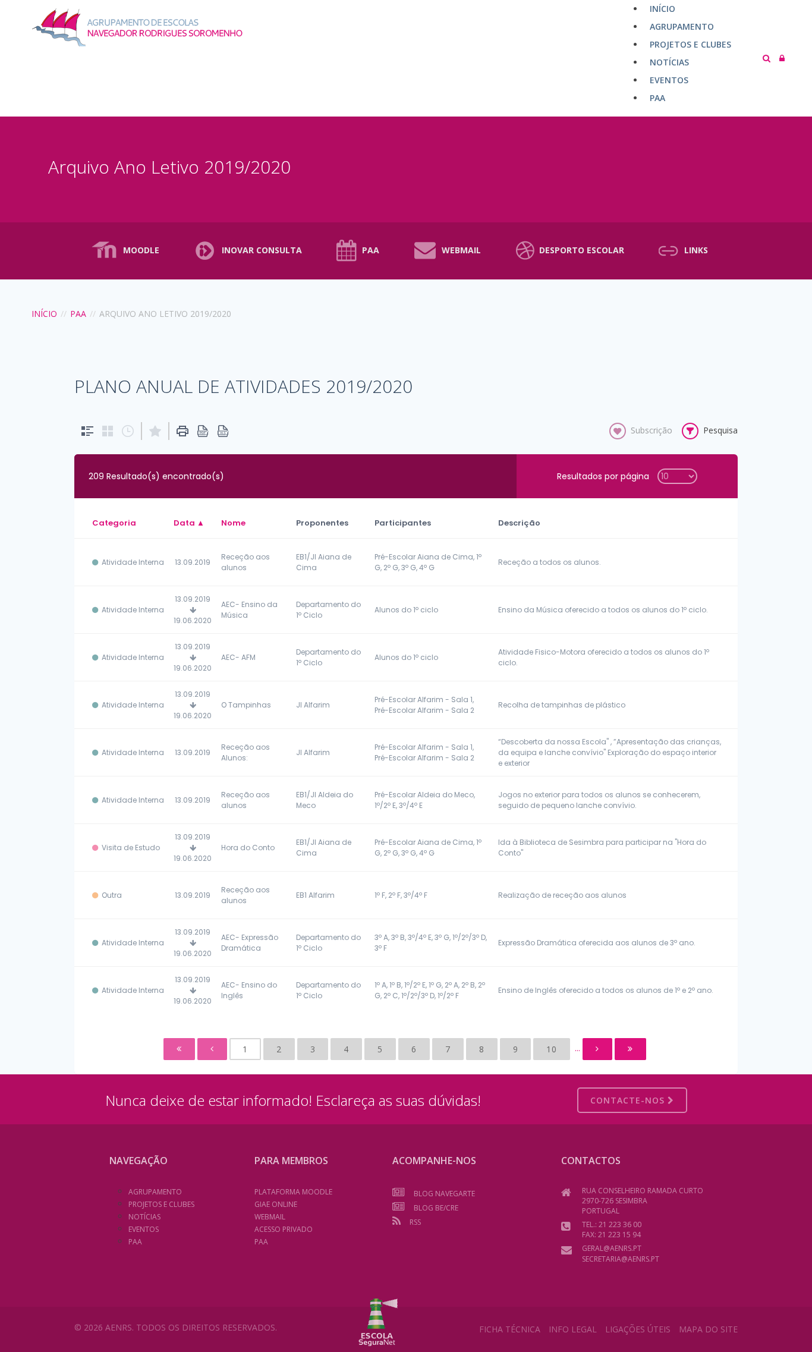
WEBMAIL (461, 250)
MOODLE (141, 250)
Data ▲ (189, 523)
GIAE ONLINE (275, 1204)
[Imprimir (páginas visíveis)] (182, 431)
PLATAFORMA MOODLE (293, 1192)
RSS (415, 1222)
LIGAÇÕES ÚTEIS (638, 1329)
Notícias (144, 1217)
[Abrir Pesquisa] (766, 58)
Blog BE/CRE (436, 1208)
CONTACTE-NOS (629, 1100)
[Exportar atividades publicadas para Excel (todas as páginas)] (223, 431)
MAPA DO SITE (708, 1329)
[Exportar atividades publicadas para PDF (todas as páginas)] (203, 431)
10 (551, 1049)
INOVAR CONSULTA (262, 250)
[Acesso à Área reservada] (782, 58)
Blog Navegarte (444, 1193)
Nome (233, 523)
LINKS (696, 250)
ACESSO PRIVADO (283, 1229)
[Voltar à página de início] (114, 27)
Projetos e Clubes (161, 1204)
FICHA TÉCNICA (509, 1329)
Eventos (143, 1229)
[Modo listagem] (87, 431)
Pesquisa (720, 430)
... (577, 1048)
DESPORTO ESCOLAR (581, 250)
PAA (370, 250)
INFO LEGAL (573, 1329)
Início (44, 313)
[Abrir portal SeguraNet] (378, 1320)
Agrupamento (155, 1192)
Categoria (114, 523)
